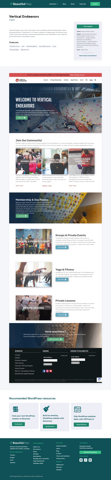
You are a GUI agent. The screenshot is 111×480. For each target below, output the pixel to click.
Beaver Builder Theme (88, 31)
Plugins (12, 457)
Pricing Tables (14, 49)
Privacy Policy (60, 458)
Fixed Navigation (31, 46)
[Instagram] (85, 460)
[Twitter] (81, 460)
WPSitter (59, 470)
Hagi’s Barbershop (38, 461)
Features (12, 462)
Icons (54, 46)
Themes (12, 455)
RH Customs (37, 449)
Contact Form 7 (90, 36)
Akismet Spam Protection (89, 34)
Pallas (35, 451)
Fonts (11, 460)
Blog (64, 4)
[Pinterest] (90, 460)
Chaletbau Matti (38, 463)
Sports (13, 20)
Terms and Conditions (63, 456)
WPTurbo (59, 467)
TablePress (95, 45)
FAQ (23, 46)
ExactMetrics (37, 456)
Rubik (86, 49)
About (73, 4)
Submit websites (61, 446)
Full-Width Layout (45, 46)
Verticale (36, 454)
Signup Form (25, 49)
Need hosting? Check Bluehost (88, 55)
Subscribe (82, 4)
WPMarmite (59, 465)
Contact (58, 453)
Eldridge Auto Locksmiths (41, 458)
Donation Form (15, 46)
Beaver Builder (81, 36)
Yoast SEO (80, 47)
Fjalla (82, 49)
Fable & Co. (36, 447)
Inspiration (52, 4)
